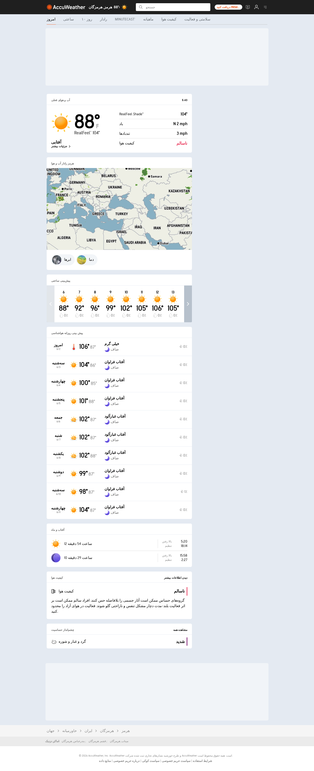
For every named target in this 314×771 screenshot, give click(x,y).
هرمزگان (107, 731)
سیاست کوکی (150, 761)
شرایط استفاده (202, 761)
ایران (88, 731)
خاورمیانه (69, 731)
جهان (50, 731)
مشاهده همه (180, 630)
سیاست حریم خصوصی (176, 761)
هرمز (126, 731)
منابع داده (105, 761)
